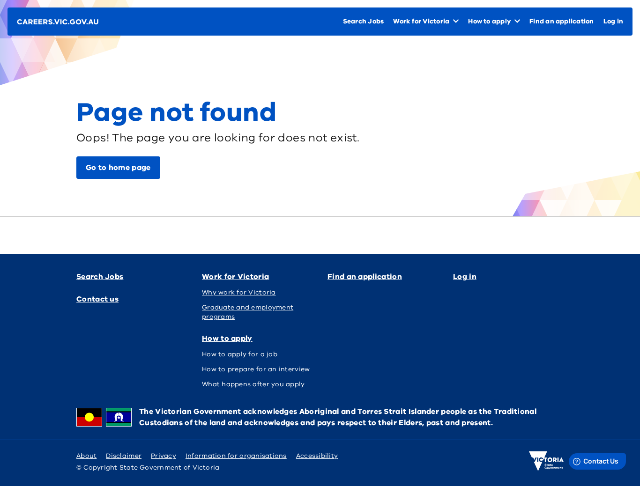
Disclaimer (123, 455)
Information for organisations (236, 455)
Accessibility (317, 455)
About (86, 455)
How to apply (227, 338)
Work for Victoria (235, 276)
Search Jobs (99, 276)
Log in (464, 276)
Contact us (97, 299)
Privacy (163, 455)
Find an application (364, 276)
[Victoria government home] (546, 461)
